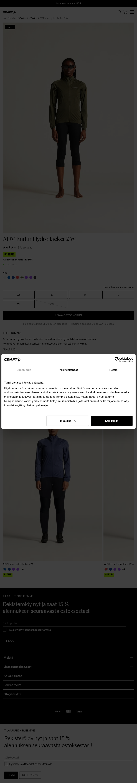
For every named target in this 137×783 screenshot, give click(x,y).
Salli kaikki (111, 420)
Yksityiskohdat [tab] (68, 369)
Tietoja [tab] (113, 369)
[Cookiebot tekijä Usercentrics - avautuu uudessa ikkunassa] (117, 359)
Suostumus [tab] (24, 369)
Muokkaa (65, 420)
